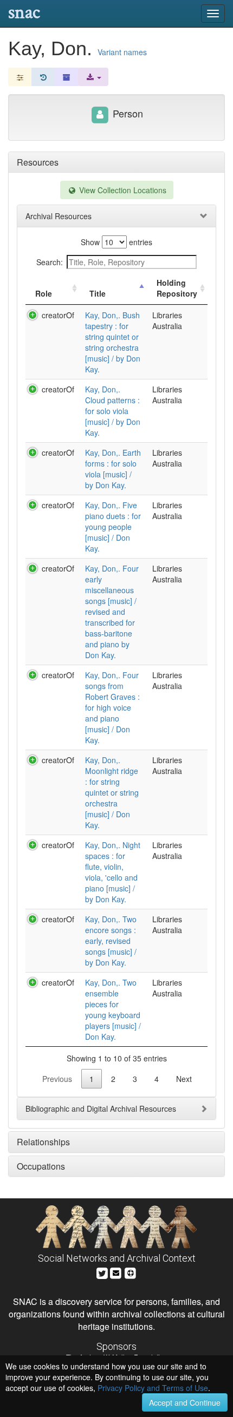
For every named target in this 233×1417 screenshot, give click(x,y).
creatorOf (58, 315)
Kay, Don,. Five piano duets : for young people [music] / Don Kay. (113, 527)
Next (184, 1078)
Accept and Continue (185, 1402)
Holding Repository (177, 288)
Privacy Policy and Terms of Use (153, 1387)
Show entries (116, 242)
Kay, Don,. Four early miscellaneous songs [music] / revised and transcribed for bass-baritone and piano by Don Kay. (112, 611)
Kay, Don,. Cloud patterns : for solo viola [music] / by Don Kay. (112, 411)
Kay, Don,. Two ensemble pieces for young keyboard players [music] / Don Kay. (113, 1009)
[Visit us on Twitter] (102, 1271)
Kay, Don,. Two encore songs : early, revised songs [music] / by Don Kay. (111, 941)
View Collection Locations (121, 190)
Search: (49, 262)
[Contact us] (115, 1271)
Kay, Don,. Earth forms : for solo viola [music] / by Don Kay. (113, 468)
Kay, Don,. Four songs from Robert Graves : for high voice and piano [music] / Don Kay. (112, 707)
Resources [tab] (38, 162)
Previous (57, 1078)
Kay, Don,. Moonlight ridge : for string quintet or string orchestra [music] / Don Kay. (112, 792)
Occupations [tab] (41, 1166)
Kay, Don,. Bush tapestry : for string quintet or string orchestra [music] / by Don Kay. (112, 342)
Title (97, 293)
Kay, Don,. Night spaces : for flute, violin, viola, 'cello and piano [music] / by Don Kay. (112, 871)
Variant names (122, 52)
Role (43, 293)
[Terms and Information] (130, 1271)
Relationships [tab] (43, 1142)
